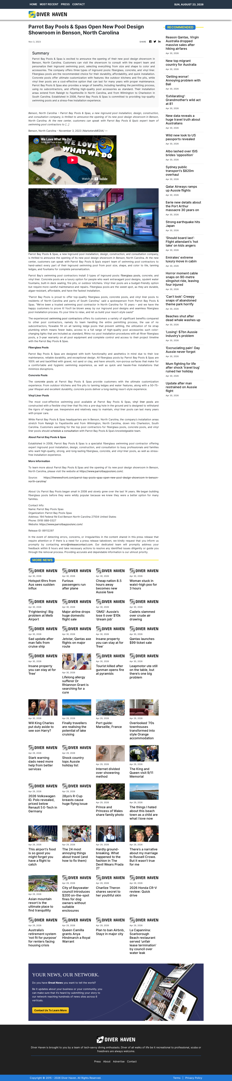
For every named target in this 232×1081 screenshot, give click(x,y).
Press (97, 1061)
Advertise (119, 1061)
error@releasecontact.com (77, 544)
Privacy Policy (193, 1077)
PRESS (65, 4)
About (106, 1061)
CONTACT (78, 4)
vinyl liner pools (143, 401)
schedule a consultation (64, 430)
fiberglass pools (130, 275)
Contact (132, 1061)
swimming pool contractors (65, 318)
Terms (176, 1077)
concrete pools (44, 381)
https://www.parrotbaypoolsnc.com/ (101, 471)
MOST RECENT (49, 4)
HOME (33, 4)
